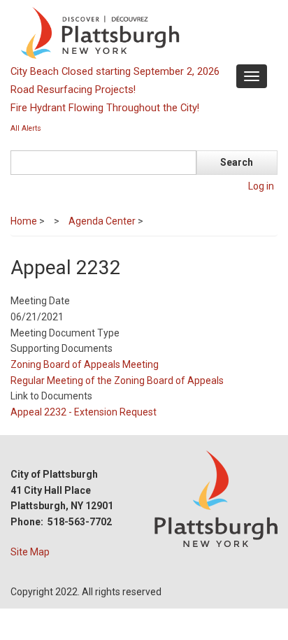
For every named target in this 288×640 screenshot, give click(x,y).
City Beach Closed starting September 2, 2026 (114, 71)
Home (23, 221)
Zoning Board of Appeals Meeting (84, 364)
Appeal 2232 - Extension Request (83, 412)
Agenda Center (102, 221)
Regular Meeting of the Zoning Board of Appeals (117, 380)
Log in (261, 186)
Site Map (30, 551)
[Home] (142, 32)
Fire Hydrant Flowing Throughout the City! (104, 107)
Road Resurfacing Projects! (73, 89)
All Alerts (25, 128)
